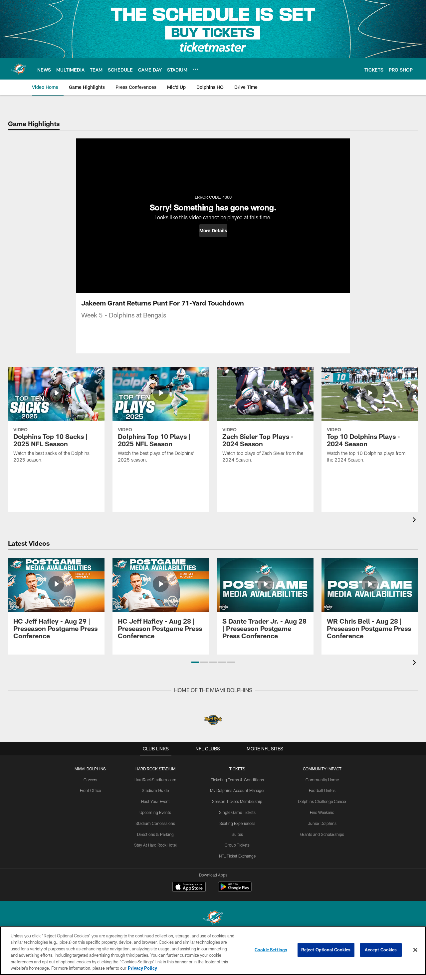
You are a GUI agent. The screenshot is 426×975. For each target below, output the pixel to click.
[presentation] (415, 520)
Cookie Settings (271, 949)
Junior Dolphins (322, 823)
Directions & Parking (155, 834)
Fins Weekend (322, 812)
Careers (90, 779)
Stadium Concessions (155, 823)
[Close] (415, 950)
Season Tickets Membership (237, 801)
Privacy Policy (142, 968)
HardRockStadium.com (155, 779)
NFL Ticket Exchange (237, 856)
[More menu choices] (195, 69)
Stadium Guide (155, 790)
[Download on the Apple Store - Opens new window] (189, 887)
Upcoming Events (155, 812)
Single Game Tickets (237, 812)
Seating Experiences (237, 823)
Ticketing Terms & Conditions (237, 779)
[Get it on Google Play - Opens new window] (235, 890)
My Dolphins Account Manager (237, 790)
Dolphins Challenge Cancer (322, 801)
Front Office (90, 790)
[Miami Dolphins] (213, 917)
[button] (213, 230)
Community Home (322, 779)
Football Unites (322, 790)
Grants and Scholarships (322, 834)
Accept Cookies (381, 949)
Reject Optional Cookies (326, 949)
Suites (237, 834)
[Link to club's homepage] (19, 69)
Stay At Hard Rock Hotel (155, 845)
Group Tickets (237, 845)
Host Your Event (155, 801)
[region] (213, 950)
